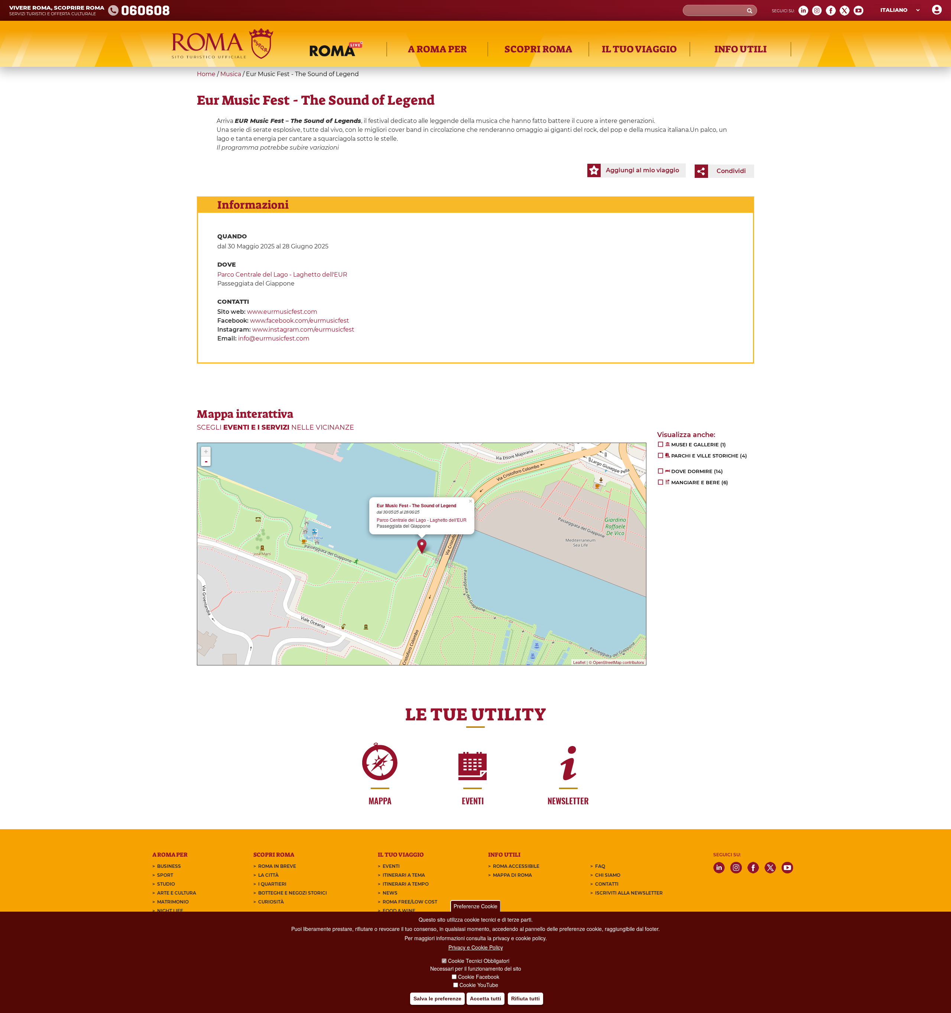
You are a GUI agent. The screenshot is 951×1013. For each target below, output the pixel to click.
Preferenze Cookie (475, 906)
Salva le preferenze (437, 998)
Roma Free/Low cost (410, 902)
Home (206, 74)
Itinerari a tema (404, 875)
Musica (230, 74)
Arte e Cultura (176, 893)
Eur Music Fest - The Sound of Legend (416, 505)
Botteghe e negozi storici (292, 893)
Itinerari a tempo (406, 884)
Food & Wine (399, 910)
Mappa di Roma (512, 875)
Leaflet (579, 662)
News (390, 893)
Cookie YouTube (479, 984)
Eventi (391, 866)
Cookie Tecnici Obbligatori (478, 960)
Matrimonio (173, 902)
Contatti (607, 884)
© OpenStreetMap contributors (616, 662)
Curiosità (271, 902)
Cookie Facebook (478, 976)
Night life (170, 910)
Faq (600, 866)
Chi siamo (607, 875)
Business (169, 866)
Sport (165, 875)
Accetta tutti (485, 998)
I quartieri (272, 884)
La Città (268, 875)
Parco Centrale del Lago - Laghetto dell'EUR (282, 274)
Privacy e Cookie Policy (475, 947)
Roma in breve (277, 866)
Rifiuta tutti (525, 998)
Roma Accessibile (516, 866)
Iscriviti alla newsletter (629, 893)
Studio (166, 884)
